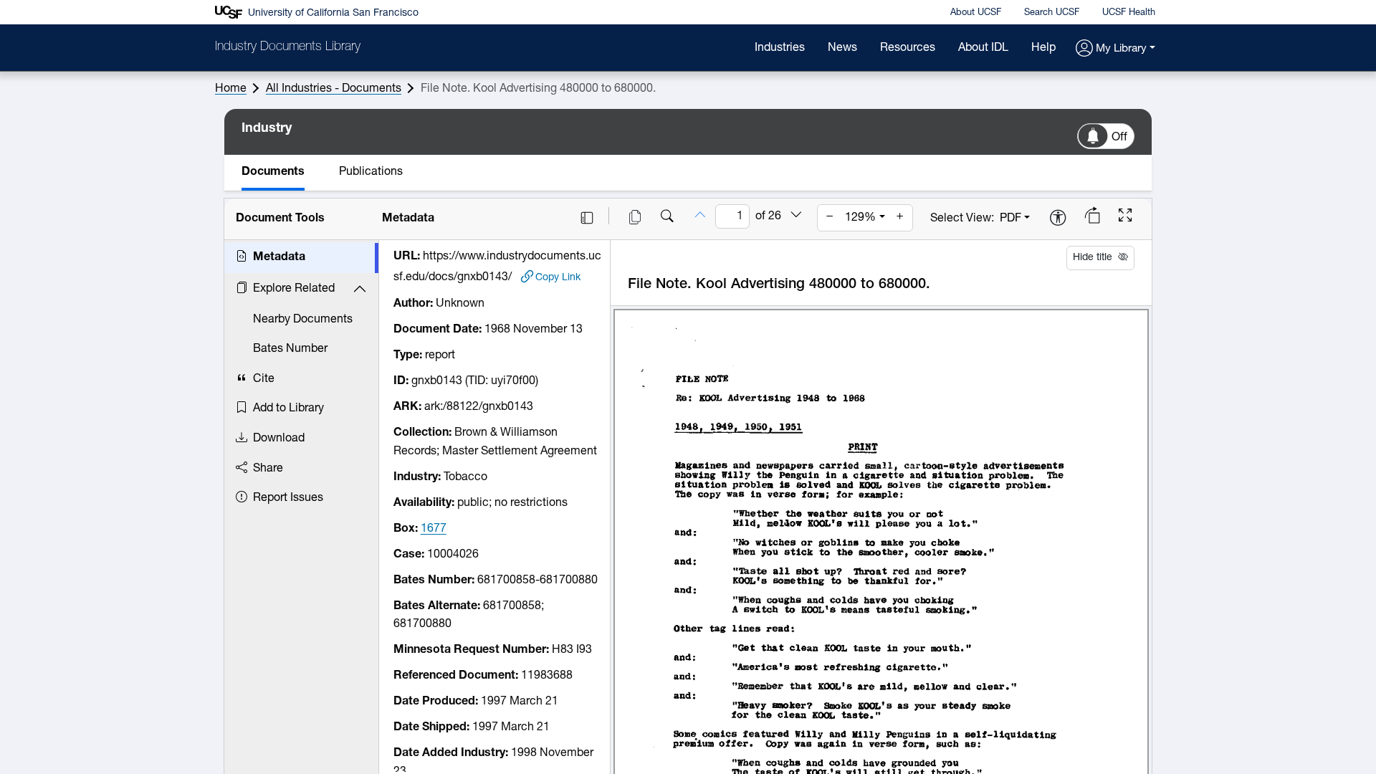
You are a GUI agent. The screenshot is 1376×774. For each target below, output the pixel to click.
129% (860, 218)
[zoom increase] (900, 218)
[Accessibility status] (1057, 219)
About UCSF (975, 12)
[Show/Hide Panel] (587, 217)
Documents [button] (273, 172)
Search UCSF (1051, 12)
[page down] (796, 215)
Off (1119, 137)
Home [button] (231, 89)
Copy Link (557, 277)
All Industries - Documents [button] (333, 89)
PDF (1010, 218)
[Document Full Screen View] (1125, 217)
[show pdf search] (667, 217)
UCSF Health (1128, 12)
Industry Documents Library (287, 47)
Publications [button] (371, 172)
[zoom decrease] (830, 218)
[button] (1115, 49)
